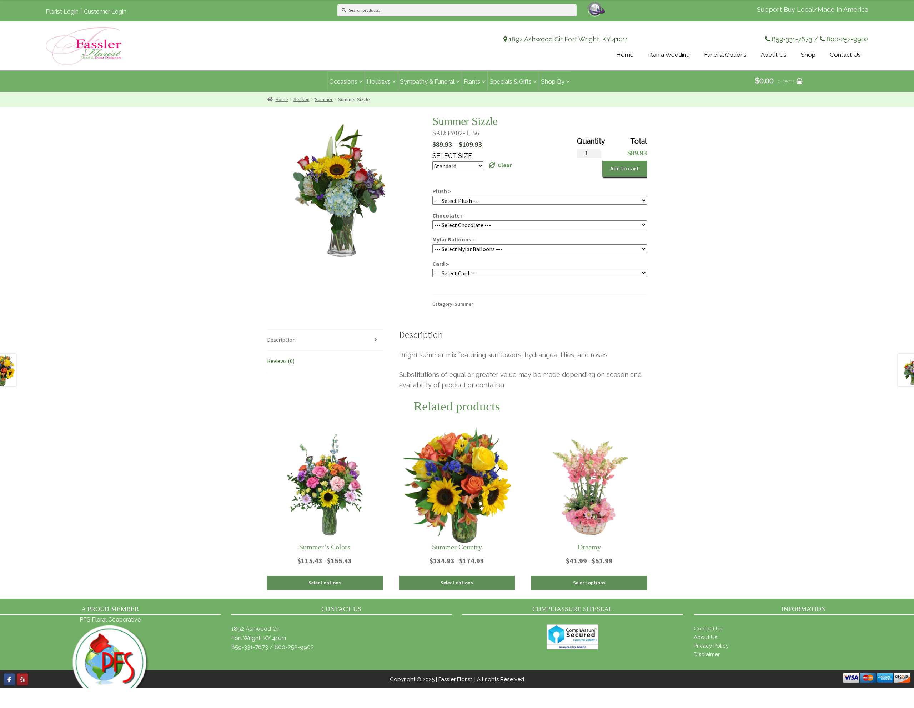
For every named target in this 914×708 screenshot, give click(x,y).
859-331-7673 (792, 39)
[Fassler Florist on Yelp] (22, 679)
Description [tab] (281, 339)
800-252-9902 (847, 39)
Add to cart (624, 168)
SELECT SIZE (452, 155)
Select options (324, 582)
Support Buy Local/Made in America (812, 9)
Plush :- (442, 191)
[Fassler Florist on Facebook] (9, 679)
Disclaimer (707, 654)
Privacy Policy (711, 646)
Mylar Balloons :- (454, 239)
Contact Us (708, 628)
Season (301, 99)
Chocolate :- (448, 215)
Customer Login (105, 11)
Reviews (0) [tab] (281, 360)
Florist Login (62, 11)
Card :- (440, 263)
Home (282, 99)
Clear (505, 165)
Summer (324, 99)
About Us (705, 637)
